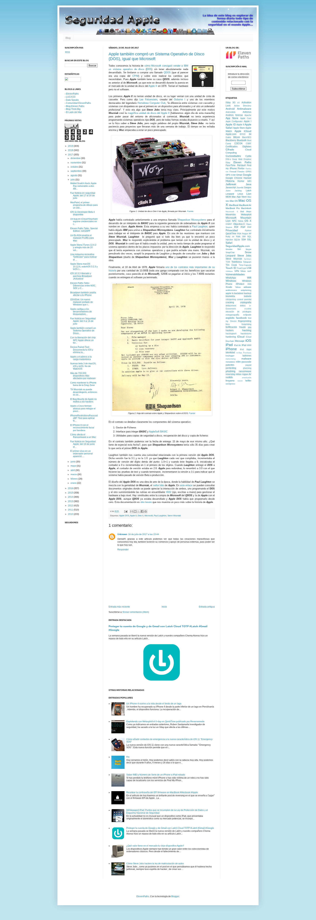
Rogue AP (246, 233)
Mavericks (231, 214)
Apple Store (239, 128)
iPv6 (242, 349)
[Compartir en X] (138, 511)
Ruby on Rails (233, 236)
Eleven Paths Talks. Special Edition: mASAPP (84, 229)
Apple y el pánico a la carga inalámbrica (81, 358)
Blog (68, 37)
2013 (71, 501)
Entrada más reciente (119, 606)
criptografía (245, 302)
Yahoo (238, 287)
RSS (67, 52)
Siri (239, 249)
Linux (240, 194)
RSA (239, 233)
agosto (74, 175)
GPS (228, 175)
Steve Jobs (244, 255)
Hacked (247, 178)
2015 (71, 492)
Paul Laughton (160, 515)
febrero (74, 479)
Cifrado (230, 149)
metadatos (230, 362)
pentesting (231, 368)
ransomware (245, 371)
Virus (243, 271)
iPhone (231, 349)
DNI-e (228, 159)
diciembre (76, 158)
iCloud (240, 336)
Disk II (140, 515)
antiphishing (246, 290)
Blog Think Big (73, 109)
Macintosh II (232, 212)
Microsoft (148, 515)
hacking (246, 330)
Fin (127, 757)
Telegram (247, 262)
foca (228, 324)
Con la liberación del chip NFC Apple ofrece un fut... (83, 340)
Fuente (190, 211)
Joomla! (239, 187)
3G (233, 102)
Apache (247, 115)
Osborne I (179, 99)
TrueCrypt (241, 268)
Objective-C (239, 224)
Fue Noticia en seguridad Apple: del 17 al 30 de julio (82, 196)
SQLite (237, 239)
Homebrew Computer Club (151, 103)
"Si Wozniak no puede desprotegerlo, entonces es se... (83, 392)
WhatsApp (231, 278)
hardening (231, 337)
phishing (230, 371)
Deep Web (237, 159)
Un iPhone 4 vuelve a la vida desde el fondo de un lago (153, 703)
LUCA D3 (70, 97)
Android (230, 108)
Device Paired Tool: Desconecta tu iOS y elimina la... (81, 350)
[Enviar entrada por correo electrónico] (125, 511)
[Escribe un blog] (135, 511)
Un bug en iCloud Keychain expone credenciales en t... (84, 222)
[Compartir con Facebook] (142, 511)
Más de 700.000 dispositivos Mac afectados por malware (83, 376)
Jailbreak (231, 184)
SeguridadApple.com (238, 246)
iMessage (239, 341)
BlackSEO (246, 137)
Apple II (153, 86)
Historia (230, 180)
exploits (230, 317)
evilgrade (247, 315)
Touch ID (231, 267)
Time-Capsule (245, 265)
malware (246, 358)
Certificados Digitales (238, 146)
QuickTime (231, 233)
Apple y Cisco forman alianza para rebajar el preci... (82, 408)
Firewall (233, 172)
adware (247, 287)
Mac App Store (239, 197)
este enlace (186, 485)
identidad (230, 352)
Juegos (247, 187)
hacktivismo (246, 333)
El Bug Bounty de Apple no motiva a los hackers (83, 400)
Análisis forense (234, 115)
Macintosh (246, 208)
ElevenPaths (72, 93)
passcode (246, 362)
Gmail (239, 175)
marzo (74, 474)
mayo (74, 466)
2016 (71, 488)
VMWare (229, 271)
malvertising (231, 359)
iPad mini (246, 345)
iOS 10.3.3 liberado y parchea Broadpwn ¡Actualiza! (81, 276)
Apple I (247, 121)
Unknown (122, 534)
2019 (71, 146)
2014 (71, 497)
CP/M (135, 76)
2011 (71, 509)
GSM (233, 175)
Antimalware (244, 108)
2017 (71, 154)
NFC (234, 221)
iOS (248, 340)
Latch (248, 190)
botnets (247, 296)
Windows (231, 280)
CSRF (248, 143)
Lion (248, 193)
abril (73, 470)
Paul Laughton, (200, 226)
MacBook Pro (233, 208)
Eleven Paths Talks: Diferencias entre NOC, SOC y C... (83, 286)
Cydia (248, 156)
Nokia (240, 221)
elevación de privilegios (238, 312)
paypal (248, 365)
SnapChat (230, 252)
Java (248, 184)
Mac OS (234, 201)
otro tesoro (146, 502)
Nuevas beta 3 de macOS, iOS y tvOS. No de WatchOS (83, 366)
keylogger (230, 356)
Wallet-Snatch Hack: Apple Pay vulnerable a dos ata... (83, 186)
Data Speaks (72, 100)
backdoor (238, 293)
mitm (238, 362)
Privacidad (232, 230)
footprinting (246, 324)
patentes (230, 365)
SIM (244, 236)
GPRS (248, 172)
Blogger (175, 896)
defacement (231, 305)
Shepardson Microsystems (192, 219)
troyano (230, 380)
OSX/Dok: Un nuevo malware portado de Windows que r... (81, 302)
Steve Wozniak (174, 515)
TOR (228, 262)
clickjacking (231, 299)
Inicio (164, 606)
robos (238, 374)
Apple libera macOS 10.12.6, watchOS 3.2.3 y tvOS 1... (84, 266)
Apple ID (231, 124)
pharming (247, 368)
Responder (123, 549)
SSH (243, 239)
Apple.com (231, 134)
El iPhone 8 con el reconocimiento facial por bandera (82, 428)
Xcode (229, 287)
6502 (168, 492)
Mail (242, 211)
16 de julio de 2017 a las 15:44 (143, 534)
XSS (249, 284)
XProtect (240, 284)
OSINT (229, 224)
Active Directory (242, 106)
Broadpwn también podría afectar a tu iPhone (83, 293)
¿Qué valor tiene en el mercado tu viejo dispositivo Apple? (155, 846)
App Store (232, 118)
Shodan (229, 249)
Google (247, 174)
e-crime (247, 309)
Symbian (247, 259)
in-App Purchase (243, 353)
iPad (229, 345)
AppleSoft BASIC (158, 431)
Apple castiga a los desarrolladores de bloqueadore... (81, 312)
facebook (241, 317)
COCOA (238, 143)
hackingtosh (231, 333)
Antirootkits (231, 112)
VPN (236, 271)
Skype (248, 249)
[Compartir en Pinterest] (145, 511)
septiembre (76, 171)
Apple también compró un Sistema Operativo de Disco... (83, 331)
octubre (75, 167)
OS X (247, 220)
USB (249, 268)
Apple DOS (124, 515)
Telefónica (237, 262)
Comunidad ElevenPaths (78, 103)
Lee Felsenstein (148, 99)
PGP (243, 227)
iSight (249, 349)
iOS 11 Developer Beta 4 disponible (82, 213)
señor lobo (158, 485)
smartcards (246, 377)
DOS (149, 69)
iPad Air (237, 345)
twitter (248, 380)
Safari (229, 242)
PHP (249, 227)
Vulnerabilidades (235, 274)
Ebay (228, 162)
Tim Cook (231, 265)
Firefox (241, 168)
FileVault (241, 165)
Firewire (240, 172)
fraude (242, 327)
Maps (248, 211)
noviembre (76, 162)
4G (238, 103)
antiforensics (231, 290)
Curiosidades (233, 155)
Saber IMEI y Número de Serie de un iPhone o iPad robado (155, 774)
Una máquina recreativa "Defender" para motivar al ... (83, 257)
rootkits (229, 377)
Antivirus (247, 112)
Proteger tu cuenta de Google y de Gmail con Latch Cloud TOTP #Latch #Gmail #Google (170, 828)
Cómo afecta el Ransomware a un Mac (83, 435)
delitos (243, 305)
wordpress (230, 384)
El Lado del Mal (74, 112)
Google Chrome (234, 178)
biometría (230, 296)
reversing (230, 374)
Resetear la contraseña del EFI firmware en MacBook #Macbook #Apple (162, 792)
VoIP (249, 271)
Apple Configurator (234, 121)
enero (74, 483)
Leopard (230, 194)
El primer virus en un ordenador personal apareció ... (81, 454)
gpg (249, 327)
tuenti (240, 381)
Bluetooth (242, 140)
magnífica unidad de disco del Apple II (149, 113)
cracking (230, 302)
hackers (230, 330)
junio (73, 461)
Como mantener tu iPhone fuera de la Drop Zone (83, 384)
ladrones (246, 355)
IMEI (249, 181)
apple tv (230, 293)
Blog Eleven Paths (75, 106)
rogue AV (246, 374)
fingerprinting (244, 321)
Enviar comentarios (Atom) (136, 612)
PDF (236, 227)
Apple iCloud (243, 131)
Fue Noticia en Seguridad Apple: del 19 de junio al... (83, 444)
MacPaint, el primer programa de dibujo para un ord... (84, 205)
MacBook (233, 205)
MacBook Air (245, 205)
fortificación (231, 327)
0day (228, 102)
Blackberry (231, 140)
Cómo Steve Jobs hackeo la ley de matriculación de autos (155, 863)
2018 (71, 150)
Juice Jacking (234, 191)
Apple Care (245, 118)
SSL (249, 239)
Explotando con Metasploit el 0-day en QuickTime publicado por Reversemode (165, 721)
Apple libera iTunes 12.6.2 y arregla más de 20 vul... (83, 247)
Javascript (231, 187)
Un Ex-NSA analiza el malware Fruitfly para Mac (82, 238)
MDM (228, 197)
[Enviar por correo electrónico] (131, 511)
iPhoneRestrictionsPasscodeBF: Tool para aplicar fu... (84, 418)
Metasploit (246, 214)
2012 (71, 505)
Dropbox (247, 159)
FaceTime (231, 165)
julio (73, 179)
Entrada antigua (207, 606)
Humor (241, 181)
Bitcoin (236, 137)
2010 (71, 514)
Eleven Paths (242, 162)
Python (248, 230)
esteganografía (232, 315)
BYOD (242, 134)
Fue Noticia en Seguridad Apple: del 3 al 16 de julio (83, 321)
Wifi (249, 277)
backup (247, 293)
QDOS (167, 72)
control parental (244, 299)
